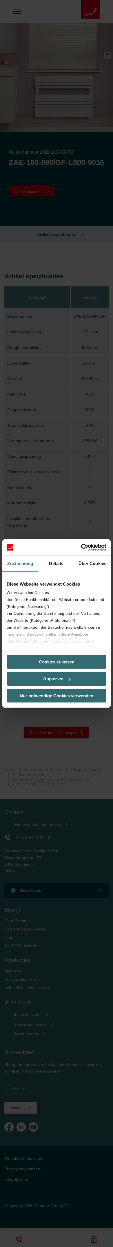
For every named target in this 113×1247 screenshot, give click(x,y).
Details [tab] (56, 563)
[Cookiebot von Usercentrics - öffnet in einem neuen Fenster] (81, 547)
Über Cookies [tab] (92, 563)
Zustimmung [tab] (20, 563)
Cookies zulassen (56, 661)
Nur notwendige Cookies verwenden (56, 695)
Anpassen (53, 678)
